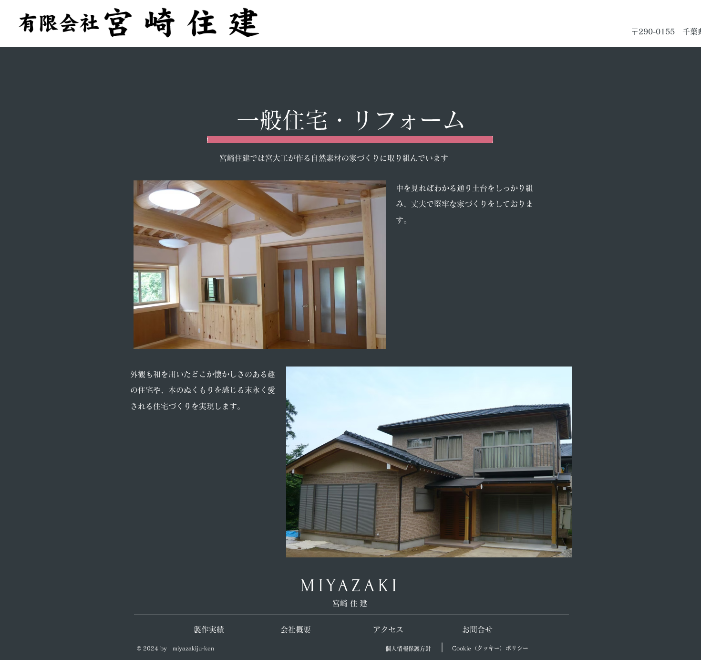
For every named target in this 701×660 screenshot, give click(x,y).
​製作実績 (209, 629)
